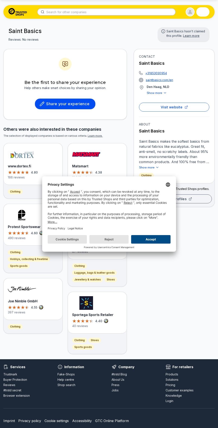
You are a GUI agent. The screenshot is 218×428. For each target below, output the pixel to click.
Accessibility (82, 421)
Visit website (171, 107)
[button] (190, 11)
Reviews (9, 385)
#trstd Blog (119, 374)
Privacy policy (29, 421)
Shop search (66, 385)
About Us (118, 379)
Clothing (146, 175)
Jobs (115, 390)
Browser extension (16, 395)
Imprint (9, 421)
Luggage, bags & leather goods (94, 272)
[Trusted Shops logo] (18, 12)
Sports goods (18, 265)
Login (169, 401)
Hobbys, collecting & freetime (29, 259)
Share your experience (68, 104)
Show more (154, 93)
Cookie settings (56, 421)
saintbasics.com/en (159, 80)
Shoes (111, 279)
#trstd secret (12, 390)
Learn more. (95, 135)
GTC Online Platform (112, 421)
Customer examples (180, 390)
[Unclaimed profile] (163, 31)
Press (115, 385)
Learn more (191, 35)
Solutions (172, 379)
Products (172, 374)
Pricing (170, 385)
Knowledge (174, 395)
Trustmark (10, 374)
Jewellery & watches (87, 279)
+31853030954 (156, 73)
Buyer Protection (15, 379)
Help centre (65, 379)
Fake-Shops (66, 374)
